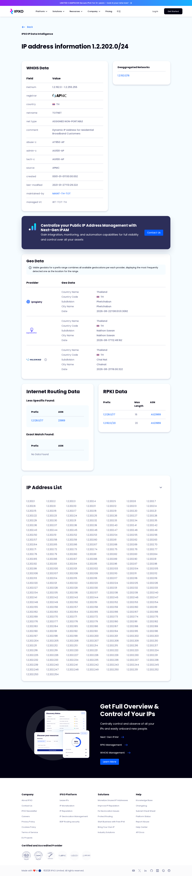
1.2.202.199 (72, 636)
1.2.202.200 (93, 636)
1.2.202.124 (112, 583)
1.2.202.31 (71, 520)
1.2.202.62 (132, 539)
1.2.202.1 (30, 501)
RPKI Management (111, 745)
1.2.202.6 (131, 501)
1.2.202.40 (112, 525)
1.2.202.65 (51, 544)
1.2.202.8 (31, 506)
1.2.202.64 (31, 544)
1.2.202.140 (152, 592)
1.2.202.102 (92, 568)
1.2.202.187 (112, 626)
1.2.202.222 (112, 650)
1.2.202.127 (32, 588)
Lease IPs (64, 800)
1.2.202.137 (92, 592)
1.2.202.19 (111, 511)
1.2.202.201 (112, 636)
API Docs (140, 832)
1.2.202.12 (111, 506)
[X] (139, 870)
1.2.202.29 (31, 520)
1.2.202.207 (93, 640)
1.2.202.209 (133, 640)
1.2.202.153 (132, 602)
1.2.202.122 (72, 583)
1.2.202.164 (72, 612)
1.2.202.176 (32, 621)
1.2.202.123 (92, 583)
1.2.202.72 (51, 549)
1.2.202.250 (113, 669)
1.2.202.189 (152, 626)
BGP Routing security (70, 821)
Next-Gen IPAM (109, 737)
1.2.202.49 (152, 530)
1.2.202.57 (31, 539)
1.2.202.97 (132, 563)
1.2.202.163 (52, 612)
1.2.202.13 (131, 506)
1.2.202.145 (112, 597)
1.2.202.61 (112, 539)
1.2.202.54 (112, 535)
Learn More (109, 761)
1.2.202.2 (51, 501)
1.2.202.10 (71, 506)
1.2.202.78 (31, 554)
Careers (26, 816)
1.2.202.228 (92, 655)
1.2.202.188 (132, 626)
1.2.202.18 (91, 511)
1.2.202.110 (112, 573)
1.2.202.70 (152, 544)
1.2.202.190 (32, 631)
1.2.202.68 (112, 544)
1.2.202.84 (152, 554)
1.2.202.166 (112, 612)
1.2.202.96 (112, 563)
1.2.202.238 (153, 660)
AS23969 (156, 414)
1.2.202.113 (31, 578)
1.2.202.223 (132, 650)
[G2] (163, 870)
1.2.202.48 (132, 530)
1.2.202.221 (92, 650)
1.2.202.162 (32, 612)
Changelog (141, 805)
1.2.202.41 (132, 525)
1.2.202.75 (112, 549)
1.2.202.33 (112, 520)
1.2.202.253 (32, 674)
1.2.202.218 (32, 650)
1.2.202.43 (31, 530)
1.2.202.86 (51, 559)
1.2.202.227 (72, 655)
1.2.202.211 (31, 645)
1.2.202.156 (52, 607)
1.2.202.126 (152, 583)
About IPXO (27, 800)
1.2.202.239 (32, 664)
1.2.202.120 (32, 583)
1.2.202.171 (71, 616)
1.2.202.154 (152, 602)
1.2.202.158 (92, 607)
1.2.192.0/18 (123, 75)
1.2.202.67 (92, 544)
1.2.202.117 (112, 578)
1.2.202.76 (132, 549)
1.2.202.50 (31, 535)
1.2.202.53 (92, 535)
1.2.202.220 (72, 650)
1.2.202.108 (72, 573)
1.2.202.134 (32, 592)
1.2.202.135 (52, 592)
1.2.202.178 (72, 621)
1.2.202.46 (92, 530)
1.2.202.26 (112, 515)
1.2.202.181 (132, 621)
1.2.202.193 (92, 631)
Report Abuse (142, 821)
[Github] (151, 870)
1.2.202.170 (52, 616)
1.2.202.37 (51, 525)
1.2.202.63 (152, 539)
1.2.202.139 (132, 592)
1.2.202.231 (152, 655)
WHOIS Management (112, 752)
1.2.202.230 (133, 655)
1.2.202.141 (31, 597)
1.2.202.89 (112, 559)
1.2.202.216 (132, 645)
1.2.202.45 (71, 530)
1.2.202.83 (132, 554)
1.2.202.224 (153, 650)
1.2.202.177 (52, 621)
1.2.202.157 (72, 607)
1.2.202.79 (51, 554)
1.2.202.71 (31, 549)
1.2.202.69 (132, 544)
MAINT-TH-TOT (61, 193)
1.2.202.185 (72, 626)
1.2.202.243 (113, 664)
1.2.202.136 (72, 592)
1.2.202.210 (152, 640)
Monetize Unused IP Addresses (113, 800)
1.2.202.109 (92, 573)
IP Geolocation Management (74, 816)
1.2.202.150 (72, 602)
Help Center (142, 827)
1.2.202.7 (151, 501)
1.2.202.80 (71, 554)
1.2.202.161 (152, 607)
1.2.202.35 (152, 520)
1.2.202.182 (152, 621)
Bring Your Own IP (106, 827)
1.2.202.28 (152, 515)
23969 (61, 420)
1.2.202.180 (112, 621)
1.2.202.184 (52, 626)
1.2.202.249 (93, 669)
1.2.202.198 (52, 636)
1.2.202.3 (70, 501)
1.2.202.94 (71, 563)
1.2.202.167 (132, 612)
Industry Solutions (106, 832)
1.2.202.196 (152, 631)
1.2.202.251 (132, 669)
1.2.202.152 (112, 602)
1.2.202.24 (71, 515)
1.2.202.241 (72, 664)
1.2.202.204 (32, 640)
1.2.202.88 (92, 559)
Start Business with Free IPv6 (111, 821)
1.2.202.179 (92, 621)
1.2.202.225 (32, 655)
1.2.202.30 (51, 520)
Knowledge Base (144, 800)
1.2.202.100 (52, 568)
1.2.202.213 (72, 645)
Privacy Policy (28, 821)
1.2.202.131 (112, 588)
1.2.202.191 (51, 631)
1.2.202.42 (152, 525)
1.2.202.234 (72, 660)
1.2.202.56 (152, 535)
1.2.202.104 (132, 568)
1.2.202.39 (92, 525)
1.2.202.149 (52, 602)
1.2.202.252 (153, 669)
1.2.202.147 (152, 597)
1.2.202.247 (52, 669)
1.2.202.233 (52, 660)
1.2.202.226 (52, 655)
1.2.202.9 (51, 506)
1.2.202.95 (92, 563)
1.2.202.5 (111, 501)
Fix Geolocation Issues (108, 811)
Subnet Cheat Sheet (145, 811)
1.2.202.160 (132, 607)
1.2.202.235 (92, 660)
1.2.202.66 (71, 544)
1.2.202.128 (52, 588)
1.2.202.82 (112, 554)
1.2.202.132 (132, 588)
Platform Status (143, 816)
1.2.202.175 (152, 616)
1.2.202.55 (132, 535)
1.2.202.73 (71, 549)
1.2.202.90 (132, 559)
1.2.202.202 (133, 636)
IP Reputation (66, 811)
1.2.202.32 (92, 520)
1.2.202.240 (52, 664)
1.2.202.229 (112, 655)
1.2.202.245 (153, 664)
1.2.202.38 (71, 525)
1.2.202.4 (91, 501)
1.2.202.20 (132, 511)
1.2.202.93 (51, 563)
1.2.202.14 (152, 506)
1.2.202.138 (112, 592)
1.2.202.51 (51, 535)
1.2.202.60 (92, 539)
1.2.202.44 (51, 530)
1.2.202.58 (51, 539)
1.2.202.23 (51, 515)
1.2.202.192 (72, 631)
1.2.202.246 (32, 669)
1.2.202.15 (31, 511)
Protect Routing (105, 816)
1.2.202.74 (92, 549)
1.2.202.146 (132, 597)
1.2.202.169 (32, 616)
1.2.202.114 (51, 578)
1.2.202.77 (152, 549)
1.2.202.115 (71, 578)
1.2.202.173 (112, 616)
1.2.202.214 (92, 645)
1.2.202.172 (92, 616)
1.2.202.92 (31, 563)
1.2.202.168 (152, 612)
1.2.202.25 (92, 515)
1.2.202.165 (92, 612)
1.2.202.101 (71, 568)
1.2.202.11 (91, 506)
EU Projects (27, 837)
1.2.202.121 (51, 583)
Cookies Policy (29, 827)
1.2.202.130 (92, 588)
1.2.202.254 (52, 674)
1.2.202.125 (132, 583)
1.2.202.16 (51, 511)
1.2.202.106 (32, 573)
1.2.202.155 (32, 607)
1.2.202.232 (32, 660)
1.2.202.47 (112, 530)
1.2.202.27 (132, 515)
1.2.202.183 (32, 626)
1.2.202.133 (152, 588)
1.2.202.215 (112, 645)
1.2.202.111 (132, 573)
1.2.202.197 (32, 636)
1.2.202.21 (151, 511)
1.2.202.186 (92, 626)
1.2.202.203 (153, 636)
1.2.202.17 (71, 511)
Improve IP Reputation (108, 805)
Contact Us (153, 232)
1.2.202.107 (52, 573)
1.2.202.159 (112, 607)
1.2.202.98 (152, 563)
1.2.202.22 (31, 515)
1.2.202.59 (71, 539)
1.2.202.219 (52, 650)
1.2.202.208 (113, 640)
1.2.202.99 (31, 568)
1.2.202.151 (92, 602)
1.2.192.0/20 (109, 423)
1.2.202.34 (132, 520)
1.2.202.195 (132, 631)
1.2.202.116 (92, 578)
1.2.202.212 (52, 645)
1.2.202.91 (151, 559)
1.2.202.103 (112, 568)
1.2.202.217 (152, 645)
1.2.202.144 (92, 597)
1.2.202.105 (152, 568)
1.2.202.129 (72, 588)
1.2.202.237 (133, 660)
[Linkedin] (145, 870)
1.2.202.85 (31, 559)
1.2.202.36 (31, 525)
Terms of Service (30, 832)
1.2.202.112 (152, 573)
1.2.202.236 (112, 660)
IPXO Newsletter (29, 811)
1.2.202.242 (93, 664)
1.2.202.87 (71, 559)
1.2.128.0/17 (37, 420)
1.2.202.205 (52, 640)
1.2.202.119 (152, 578)
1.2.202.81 (91, 554)
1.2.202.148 (32, 602)
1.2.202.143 (72, 597)
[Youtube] (133, 870)
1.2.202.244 (133, 664)
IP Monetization (67, 805)
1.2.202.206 (72, 640)
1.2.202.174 (132, 616)
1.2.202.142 (52, 597)
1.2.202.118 (132, 578)
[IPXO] (17, 11)
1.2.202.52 (71, 535)
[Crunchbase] (157, 870)
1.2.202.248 (72, 669)
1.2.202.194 (112, 631)
